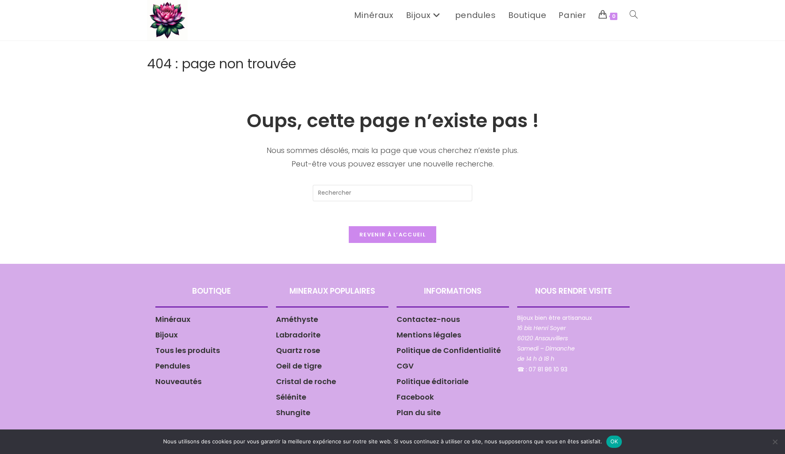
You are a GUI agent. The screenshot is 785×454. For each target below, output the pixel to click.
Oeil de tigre (299, 366)
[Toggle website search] (634, 15)
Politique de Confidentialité (449, 350)
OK (614, 441)
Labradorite (298, 335)
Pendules (172, 366)
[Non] (775, 442)
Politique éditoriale (433, 381)
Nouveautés (178, 381)
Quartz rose (298, 350)
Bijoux (166, 335)
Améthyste (297, 319)
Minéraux (173, 319)
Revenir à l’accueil (392, 234)
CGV (405, 366)
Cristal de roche (306, 381)
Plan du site (419, 412)
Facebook (415, 397)
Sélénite (291, 397)
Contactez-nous (428, 319)
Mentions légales (429, 335)
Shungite (293, 412)
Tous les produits (187, 350)
